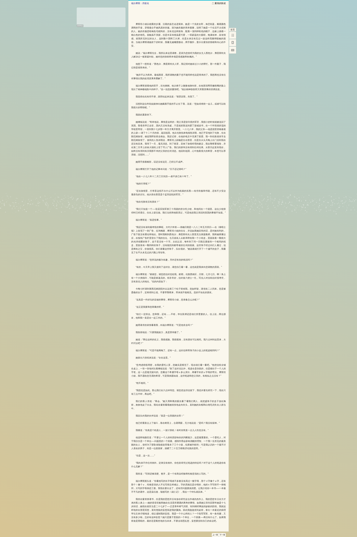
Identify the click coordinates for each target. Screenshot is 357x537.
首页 (232, 29)
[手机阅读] (232, 42)
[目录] (232, 35)
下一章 (222, 535)
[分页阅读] (232, 50)
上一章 (215, 535)
